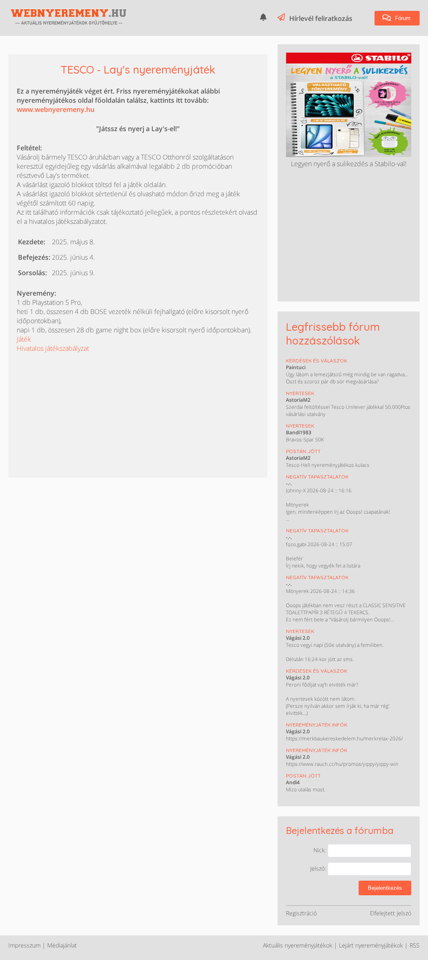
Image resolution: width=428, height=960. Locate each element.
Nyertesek (300, 393)
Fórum (401, 18)
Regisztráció (301, 913)
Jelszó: (319, 868)
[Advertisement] (79, 405)
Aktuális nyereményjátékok (297, 945)
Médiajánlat (62, 945)
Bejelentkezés (385, 888)
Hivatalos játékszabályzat (53, 348)
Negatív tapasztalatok (317, 477)
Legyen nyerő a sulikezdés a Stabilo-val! (349, 163)
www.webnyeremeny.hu (55, 109)
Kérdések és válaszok (316, 360)
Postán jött (303, 451)
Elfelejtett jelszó (390, 913)
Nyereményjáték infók (316, 725)
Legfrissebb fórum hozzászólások (333, 333)
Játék (24, 339)
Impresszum (24, 945)
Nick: (320, 850)
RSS (415, 945)
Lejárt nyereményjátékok (371, 945)
